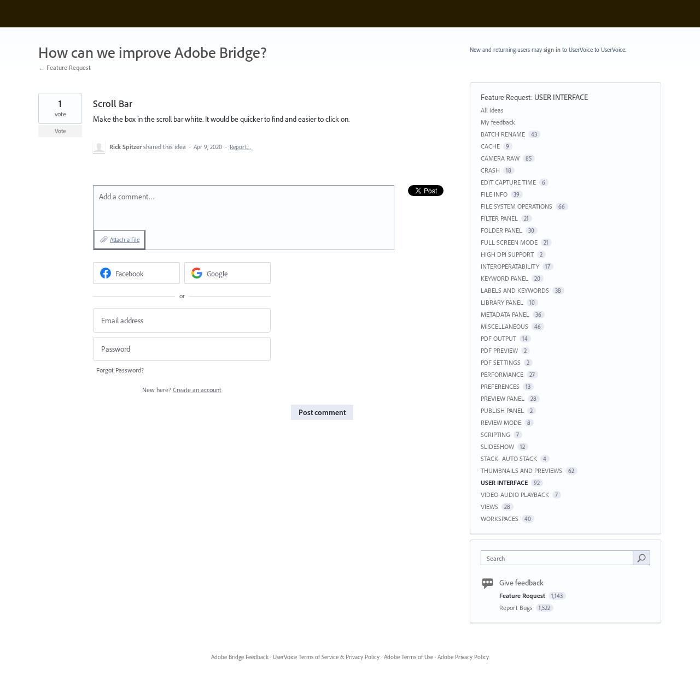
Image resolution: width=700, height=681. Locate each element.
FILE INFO (494, 194)
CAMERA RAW (500, 158)
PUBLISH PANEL (502, 410)
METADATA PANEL (505, 314)
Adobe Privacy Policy (463, 657)
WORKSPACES (499, 518)
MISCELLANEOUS (504, 326)
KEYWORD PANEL (504, 278)
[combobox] (559, 558)
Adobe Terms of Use (408, 657)
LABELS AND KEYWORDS (515, 290)
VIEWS (489, 506)
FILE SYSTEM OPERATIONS (516, 206)
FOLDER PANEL (501, 230)
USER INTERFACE (561, 97)
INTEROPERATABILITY (510, 266)
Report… (241, 147)
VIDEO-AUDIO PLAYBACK (515, 494)
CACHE (490, 146)
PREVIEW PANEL (502, 398)
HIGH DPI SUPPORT (507, 254)
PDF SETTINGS (501, 362)
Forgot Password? (120, 370)
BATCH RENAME (503, 134)
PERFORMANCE (502, 374)
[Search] (641, 557)
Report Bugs (516, 607)
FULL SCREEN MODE (509, 242)
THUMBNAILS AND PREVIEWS (521, 470)
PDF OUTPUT (498, 338)
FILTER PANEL (499, 218)
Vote (60, 131)
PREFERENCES (500, 386)
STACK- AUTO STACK (509, 458)
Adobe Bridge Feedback (240, 657)
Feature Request (506, 97)
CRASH (490, 170)
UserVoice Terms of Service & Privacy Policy (326, 657)
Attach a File (124, 240)
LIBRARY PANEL (502, 302)
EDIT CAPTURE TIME (508, 182)
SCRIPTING (495, 434)
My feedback (498, 122)
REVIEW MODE (501, 422)
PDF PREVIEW (499, 350)
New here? (181, 390)
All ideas (492, 110)
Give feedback (521, 583)
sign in (552, 50)
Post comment (322, 412)
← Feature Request (64, 67)
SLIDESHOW (497, 446)
